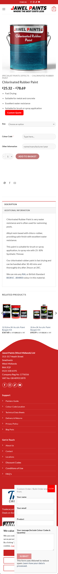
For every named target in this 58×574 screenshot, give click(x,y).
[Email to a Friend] (15, 183)
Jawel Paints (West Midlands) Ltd (18, 352)
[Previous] (2, 319)
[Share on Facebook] (9, 183)
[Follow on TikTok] (36, 2)
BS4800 (19, 277)
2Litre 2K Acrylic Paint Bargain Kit (40, 328)
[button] (3, 9)
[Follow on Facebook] (31, 2)
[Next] (55, 319)
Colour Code (7, 136)
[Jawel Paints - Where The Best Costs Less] (29, 9)
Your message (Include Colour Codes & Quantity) (33, 531)
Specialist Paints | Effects (15, 76)
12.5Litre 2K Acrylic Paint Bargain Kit (13, 328)
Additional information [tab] (17, 210)
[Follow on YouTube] (39, 2)
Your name (21, 497)
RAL (24, 274)
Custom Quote (14, 112)
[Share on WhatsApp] (4, 183)
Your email (21, 508)
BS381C (10, 277)
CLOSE (51, 488)
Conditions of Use (14, 468)
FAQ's (9, 473)
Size (3, 124)
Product (20, 519)
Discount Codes (13, 462)
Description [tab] (10, 204)
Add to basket (27, 156)
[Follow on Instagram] (33, 2)
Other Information (9, 146)
